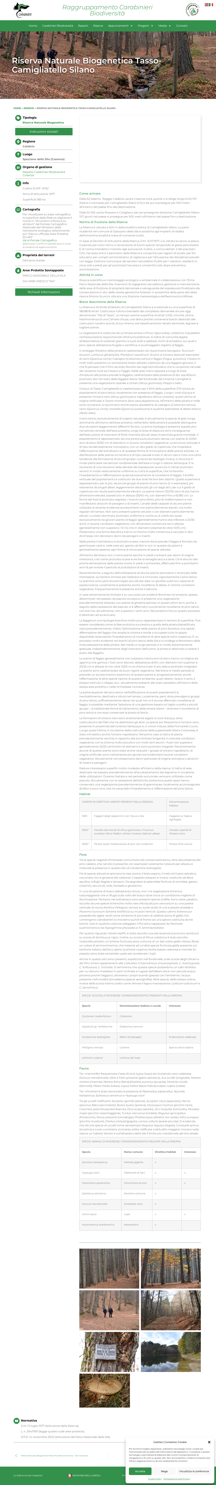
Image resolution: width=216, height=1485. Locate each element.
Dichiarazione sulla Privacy (177, 1479)
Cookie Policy (155, 1479)
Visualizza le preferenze (194, 1471)
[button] (209, 1442)
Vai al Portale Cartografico (40, 240)
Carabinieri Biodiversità (57, 25)
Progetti (143, 25)
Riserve (98, 25)
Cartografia (31, 209)
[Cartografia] (18, 210)
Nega (164, 1471)
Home (33, 25)
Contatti (181, 25)
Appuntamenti (118, 25)
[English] (207, 4)
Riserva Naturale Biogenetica (43, 122)
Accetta (140, 1471)
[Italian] (211, 4)
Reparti (83, 25)
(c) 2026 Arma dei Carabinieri (28, 1475)
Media (162, 25)
